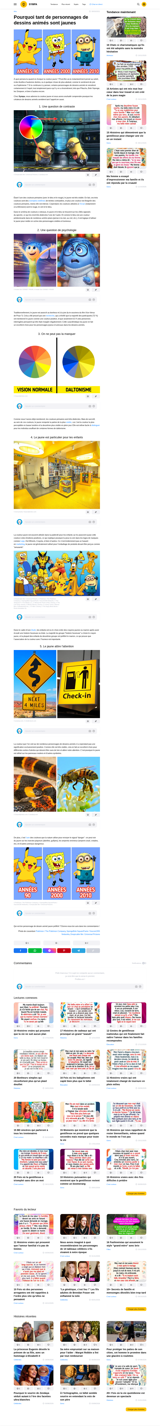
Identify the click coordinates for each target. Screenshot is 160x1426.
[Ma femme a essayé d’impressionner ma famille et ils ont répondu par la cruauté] (126, 159)
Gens (109, 143)
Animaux (110, 55)
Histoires (63, 1038)
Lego (22, 541)
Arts (15, 11)
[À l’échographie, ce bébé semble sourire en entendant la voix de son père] (80, 1376)
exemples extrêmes (37, 201)
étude (33, 630)
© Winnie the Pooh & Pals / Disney (44, 603)
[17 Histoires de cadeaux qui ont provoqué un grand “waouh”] (80, 1013)
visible (69, 422)
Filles (108, 1249)
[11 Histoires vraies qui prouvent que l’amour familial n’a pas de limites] (34, 1225)
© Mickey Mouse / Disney (34, 604)
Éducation (110, 1044)
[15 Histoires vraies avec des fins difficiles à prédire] (126, 1160)
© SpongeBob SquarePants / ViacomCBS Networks (37, 601)
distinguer (95, 425)
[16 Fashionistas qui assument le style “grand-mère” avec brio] (126, 1225)
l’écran (82, 204)
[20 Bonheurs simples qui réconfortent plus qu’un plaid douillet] (34, 1060)
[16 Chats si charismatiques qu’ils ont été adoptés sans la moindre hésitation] (126, 28)
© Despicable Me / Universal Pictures (26, 174)
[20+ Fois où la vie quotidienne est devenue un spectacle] (126, 1376)
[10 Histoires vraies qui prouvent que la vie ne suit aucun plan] (34, 1013)
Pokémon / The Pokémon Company (51, 931)
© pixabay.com (43, 174)
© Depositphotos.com (21, 396)
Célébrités (64, 1300)
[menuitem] (54, 4)
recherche (50, 316)
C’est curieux (111, 99)
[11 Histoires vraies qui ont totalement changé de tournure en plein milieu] (126, 1060)
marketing (20, 544)
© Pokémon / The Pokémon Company (26, 902)
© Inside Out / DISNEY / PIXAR (23, 289)
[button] (27, 943)
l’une (28, 838)
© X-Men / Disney (35, 606)
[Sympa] (28, 4)
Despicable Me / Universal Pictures (85, 934)
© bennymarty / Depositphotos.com (25, 512)
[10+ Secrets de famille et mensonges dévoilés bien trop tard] (126, 1272)
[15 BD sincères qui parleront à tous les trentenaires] (34, 1113)
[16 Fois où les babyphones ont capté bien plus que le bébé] (80, 1060)
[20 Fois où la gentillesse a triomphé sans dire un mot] (34, 1160)
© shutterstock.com (30, 721)
